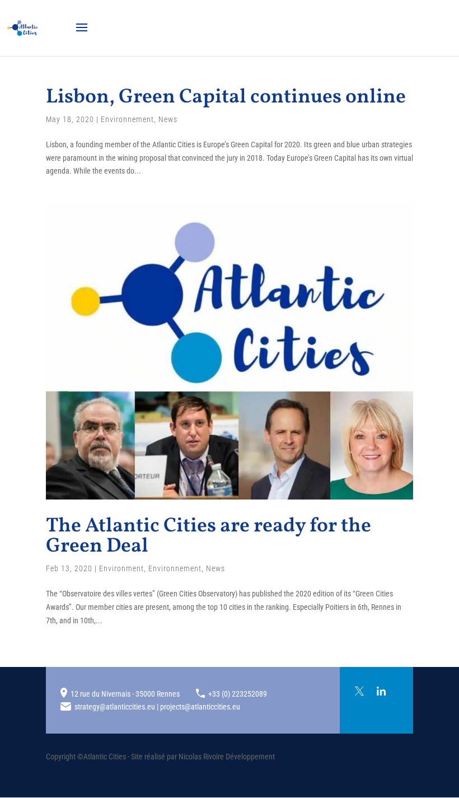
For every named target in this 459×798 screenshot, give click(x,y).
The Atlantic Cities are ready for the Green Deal (208, 536)
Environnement (127, 119)
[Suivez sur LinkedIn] (381, 691)
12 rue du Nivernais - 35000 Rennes (125, 693)
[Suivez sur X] (359, 691)
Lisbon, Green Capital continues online (226, 97)
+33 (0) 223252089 (237, 693)
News (167, 119)
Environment (121, 568)
